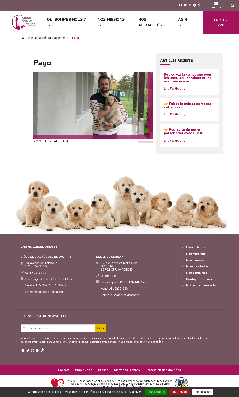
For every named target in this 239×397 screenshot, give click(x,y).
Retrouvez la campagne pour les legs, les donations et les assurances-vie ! (188, 78)
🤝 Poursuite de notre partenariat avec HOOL (183, 131)
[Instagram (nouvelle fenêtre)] (190, 5)
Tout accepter (156, 392)
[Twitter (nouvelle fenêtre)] (185, 5)
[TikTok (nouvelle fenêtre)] (199, 5)
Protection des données (148, 341)
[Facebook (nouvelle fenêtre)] (180, 5)
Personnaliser (202, 392)
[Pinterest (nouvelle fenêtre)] (194, 5)
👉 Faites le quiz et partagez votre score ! (188, 105)
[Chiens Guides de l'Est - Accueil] (23, 22)
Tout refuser (179, 392)
